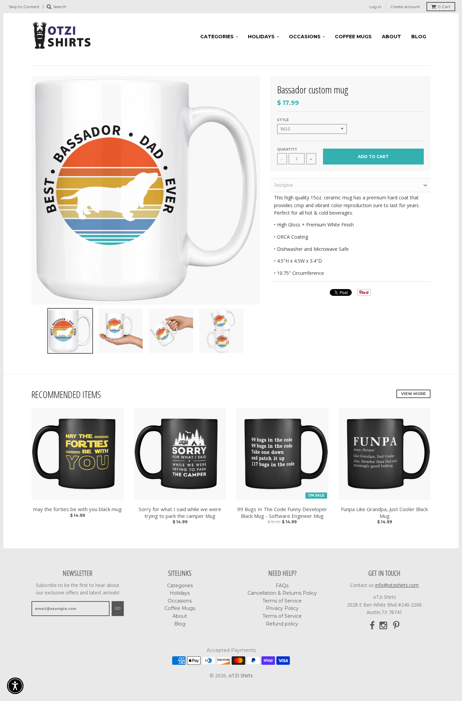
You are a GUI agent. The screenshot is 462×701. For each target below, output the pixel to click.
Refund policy (282, 624)
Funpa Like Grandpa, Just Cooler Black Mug (384, 512)
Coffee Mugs (353, 37)
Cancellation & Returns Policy (282, 593)
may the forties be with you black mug (77, 509)
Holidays (261, 37)
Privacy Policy (282, 608)
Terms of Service (282, 601)
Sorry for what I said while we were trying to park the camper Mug (180, 512)
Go (117, 608)
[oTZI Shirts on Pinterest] (396, 625)
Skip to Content (24, 6)
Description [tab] (283, 185)
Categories (217, 37)
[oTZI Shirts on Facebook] (372, 625)
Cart (444, 6)
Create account (405, 6)
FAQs (282, 586)
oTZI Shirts (241, 675)
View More (413, 393)
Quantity (287, 149)
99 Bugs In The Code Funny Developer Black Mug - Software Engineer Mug (282, 512)
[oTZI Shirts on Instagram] (383, 625)
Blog (418, 37)
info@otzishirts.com (397, 585)
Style (283, 120)
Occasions (305, 37)
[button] (15, 685)
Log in (375, 6)
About (391, 37)
